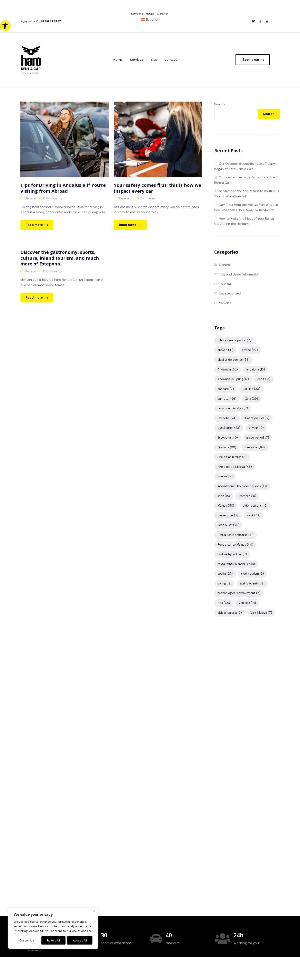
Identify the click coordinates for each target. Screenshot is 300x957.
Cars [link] (251, 399)
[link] (5, 25)
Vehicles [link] (225, 303)
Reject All (53, 940)
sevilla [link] (225, 573)
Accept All (80, 940)
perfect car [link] (228, 515)
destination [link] (229, 428)
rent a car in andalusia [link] (235, 535)
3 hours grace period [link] (234, 340)
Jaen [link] (224, 496)
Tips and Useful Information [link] (239, 274)
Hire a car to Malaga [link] (235, 467)
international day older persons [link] (242, 486)
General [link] (30, 198)
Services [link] (136, 60)
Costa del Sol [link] (257, 418)
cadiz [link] (263, 379)
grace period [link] (257, 437)
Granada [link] (227, 447)
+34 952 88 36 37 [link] (50, 21)
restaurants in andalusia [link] (236, 564)
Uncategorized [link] (230, 293)
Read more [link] (35, 225)
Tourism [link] (225, 284)
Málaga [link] (226, 505)
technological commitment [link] (239, 593)
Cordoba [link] (227, 418)
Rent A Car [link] (228, 525)
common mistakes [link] (233, 408)
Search (219, 104)
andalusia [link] (255, 369)
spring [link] (224, 583)
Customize (26, 940)
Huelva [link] (225, 476)
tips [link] (224, 603)
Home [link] (118, 60)
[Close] (93, 911)
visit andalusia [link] (230, 612)
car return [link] (227, 399)
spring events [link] (252, 583)
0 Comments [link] (52, 198)
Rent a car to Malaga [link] (235, 544)
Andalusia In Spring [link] (233, 379)
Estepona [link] (228, 437)
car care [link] (226, 389)
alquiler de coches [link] (233, 360)
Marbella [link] (247, 496)
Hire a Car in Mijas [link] (232, 457)
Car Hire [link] (251, 389)
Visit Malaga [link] (261, 612)
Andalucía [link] (228, 369)
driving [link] (256, 428)
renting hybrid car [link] (232, 554)
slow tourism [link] (252, 573)
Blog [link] (153, 60)
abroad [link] (225, 350)
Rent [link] (253, 515)
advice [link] (250, 350)
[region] (53, 928)
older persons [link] (255, 505)
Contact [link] (170, 60)
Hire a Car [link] (255, 447)
